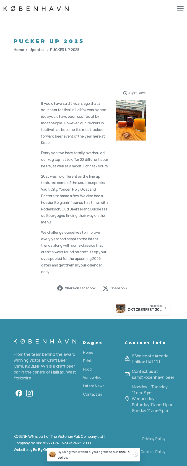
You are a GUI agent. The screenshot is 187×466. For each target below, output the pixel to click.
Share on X (119, 288)
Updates (36, 49)
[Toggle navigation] (180, 9)
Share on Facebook (80, 288)
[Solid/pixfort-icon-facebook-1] (19, 393)
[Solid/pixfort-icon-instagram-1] (29, 393)
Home (19, 49)
